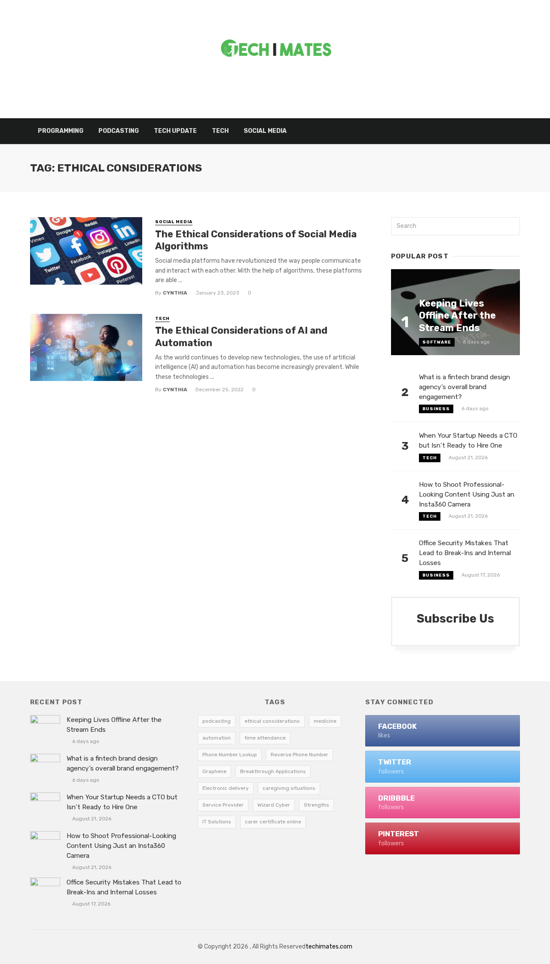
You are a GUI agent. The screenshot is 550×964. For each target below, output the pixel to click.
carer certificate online (273, 822)
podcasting (216, 721)
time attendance (265, 738)
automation (216, 738)
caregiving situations (289, 788)
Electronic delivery (225, 788)
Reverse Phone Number (299, 755)
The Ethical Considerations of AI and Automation (241, 336)
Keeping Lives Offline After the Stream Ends (457, 315)
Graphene (214, 771)
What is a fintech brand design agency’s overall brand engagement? (464, 387)
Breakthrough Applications (273, 771)
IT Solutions (216, 822)
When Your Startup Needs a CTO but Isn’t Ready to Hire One (468, 440)
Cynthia (175, 293)
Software (436, 342)
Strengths (316, 805)
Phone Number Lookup (229, 755)
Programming (60, 131)
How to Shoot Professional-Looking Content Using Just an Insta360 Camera (466, 494)
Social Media (265, 131)
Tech (220, 131)
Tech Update (175, 131)
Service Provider (223, 805)
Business (436, 408)
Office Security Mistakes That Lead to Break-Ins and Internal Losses (465, 553)
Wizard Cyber (273, 805)
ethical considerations (272, 721)
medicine (325, 721)
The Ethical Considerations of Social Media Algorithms (256, 240)
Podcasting (118, 131)
